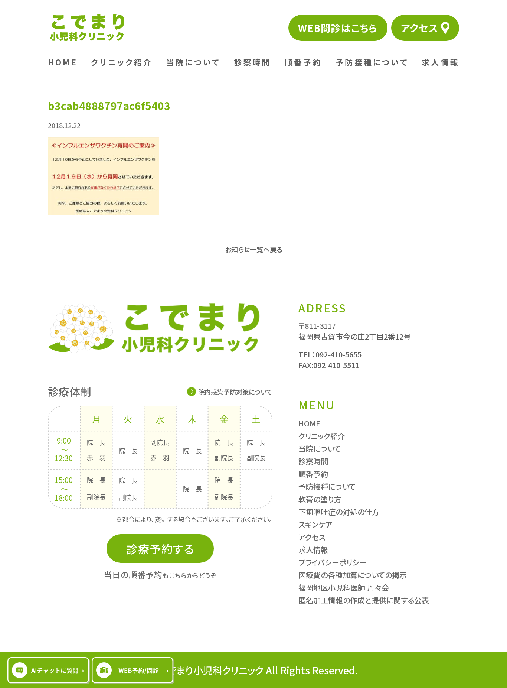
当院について (193, 62)
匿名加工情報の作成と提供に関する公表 (363, 600)
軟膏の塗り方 (319, 499)
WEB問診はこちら (338, 28)
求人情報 (440, 62)
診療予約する (160, 549)
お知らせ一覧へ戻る (253, 249)
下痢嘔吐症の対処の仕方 (338, 511)
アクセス (419, 28)
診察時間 (252, 62)
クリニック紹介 (122, 62)
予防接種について (372, 62)
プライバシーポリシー (332, 562)
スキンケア (315, 524)
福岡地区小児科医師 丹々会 (343, 587)
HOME (63, 62)
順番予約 (303, 62)
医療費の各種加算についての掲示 (352, 574)
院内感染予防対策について (235, 391)
